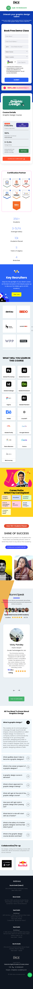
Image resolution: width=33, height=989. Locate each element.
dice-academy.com (19, 974)
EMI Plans (24, 151)
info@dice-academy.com (19, 970)
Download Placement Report (16, 547)
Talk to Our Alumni (16, 699)
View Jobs (16, 294)
